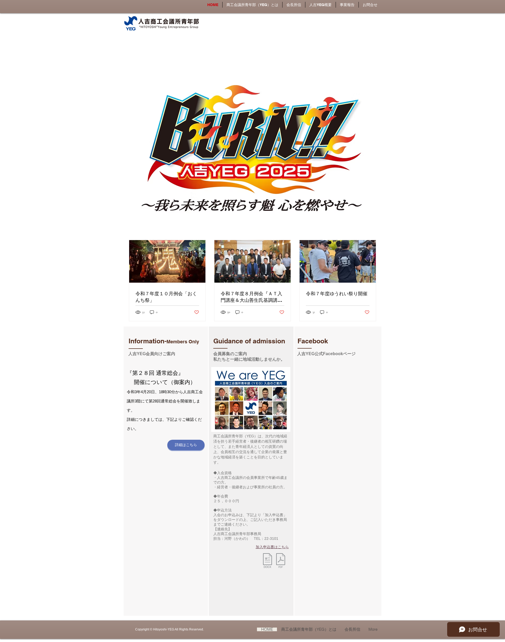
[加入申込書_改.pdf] (280, 561)
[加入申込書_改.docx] (267, 561)
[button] (320, 5)
